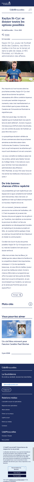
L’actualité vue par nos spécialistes (11, 401)
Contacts (4, 426)
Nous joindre (5, 440)
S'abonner (6, 390)
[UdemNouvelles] (17, 9)
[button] (30, 9)
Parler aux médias (7, 421)
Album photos (6, 409)
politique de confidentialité (16, 480)
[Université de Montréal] (6, 3)
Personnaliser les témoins (18, 468)
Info (31, 79)
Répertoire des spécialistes (9, 405)
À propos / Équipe (7, 436)
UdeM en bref (6, 417)
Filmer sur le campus (8, 413)
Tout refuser (17, 472)
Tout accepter (17, 476)
